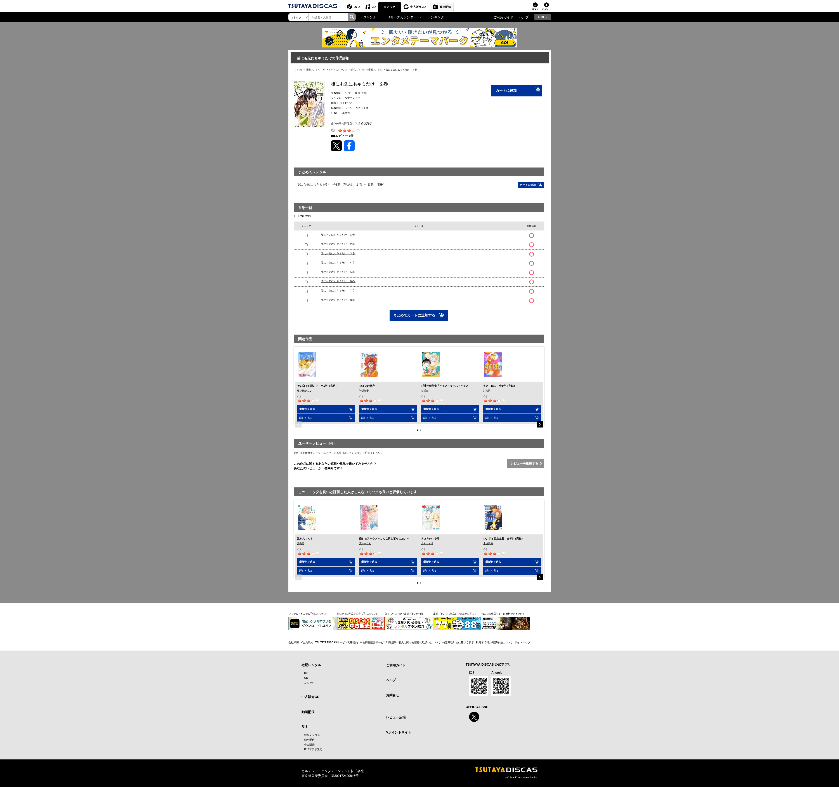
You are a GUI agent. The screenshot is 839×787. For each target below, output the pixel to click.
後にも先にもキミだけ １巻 (338, 234)
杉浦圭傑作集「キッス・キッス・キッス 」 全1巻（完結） (457, 385)
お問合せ (392, 695)
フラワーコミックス (356, 108)
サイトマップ (522, 642)
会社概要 (293, 642)
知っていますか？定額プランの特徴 (404, 613)
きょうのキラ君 (430, 538)
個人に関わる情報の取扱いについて (419, 642)
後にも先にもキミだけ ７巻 (338, 290)
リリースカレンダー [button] (402, 17)
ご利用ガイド (503, 17)
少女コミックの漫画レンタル (366, 69)
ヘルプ (524, 17)
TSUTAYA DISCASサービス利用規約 (336, 642)
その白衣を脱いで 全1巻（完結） (317, 385)
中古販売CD (418, 7)
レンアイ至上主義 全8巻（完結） (503, 538)
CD (374, 7)
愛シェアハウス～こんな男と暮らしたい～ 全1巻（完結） (394, 538)
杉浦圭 (424, 390)
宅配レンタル (312, 734)
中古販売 (309, 744)
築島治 (300, 543)
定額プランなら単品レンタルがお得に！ (455, 613)
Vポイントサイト (398, 732)
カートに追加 (506, 90)
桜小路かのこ (304, 390)
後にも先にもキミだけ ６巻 (338, 281)
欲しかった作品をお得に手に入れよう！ (358, 613)
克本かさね (365, 543)
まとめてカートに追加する (414, 315)
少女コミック (353, 97)
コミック (389, 7)
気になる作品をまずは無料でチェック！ (503, 613)
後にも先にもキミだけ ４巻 (338, 262)
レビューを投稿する (525, 463)
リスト (535, 9)
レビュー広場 (396, 717)
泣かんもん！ (305, 538)
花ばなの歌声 (367, 385)
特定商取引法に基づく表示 (458, 642)
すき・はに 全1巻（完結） (499, 385)
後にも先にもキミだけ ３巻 (338, 253)
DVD (357, 7)
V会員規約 (307, 642)
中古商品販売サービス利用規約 (378, 642)
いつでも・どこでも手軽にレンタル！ (308, 613)
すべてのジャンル (338, 69)
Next (540, 424)
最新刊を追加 (307, 408)
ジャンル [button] (369, 17)
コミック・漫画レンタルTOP (309, 69)
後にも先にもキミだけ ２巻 (338, 244)
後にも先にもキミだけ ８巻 (338, 300)
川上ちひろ (346, 103)
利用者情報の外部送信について (494, 642)
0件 (351, 136)
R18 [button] (541, 17)
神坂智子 (364, 390)
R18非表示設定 (313, 749)
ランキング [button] (436, 17)
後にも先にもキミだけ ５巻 (338, 272)
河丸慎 (487, 390)
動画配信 (445, 7)
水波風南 (488, 543)
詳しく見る (305, 417)
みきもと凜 (427, 543)
